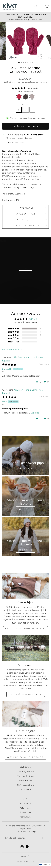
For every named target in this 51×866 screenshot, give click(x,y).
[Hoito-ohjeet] (25, 714)
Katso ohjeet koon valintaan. (25, 629)
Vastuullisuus (25, 816)
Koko (25, 105)
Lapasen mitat (26, 214)
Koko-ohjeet (25, 808)
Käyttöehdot (25, 767)
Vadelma (19, 96)
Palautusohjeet (25, 780)
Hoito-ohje (25, 220)
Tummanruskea (25, 96)
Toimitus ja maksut (25, 226)
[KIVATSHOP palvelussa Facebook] (27, 846)
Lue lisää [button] (35, 412)
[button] (19, 88)
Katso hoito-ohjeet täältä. (25, 757)
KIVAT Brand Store (25, 785)
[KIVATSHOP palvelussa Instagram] (22, 846)
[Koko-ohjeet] (25, 586)
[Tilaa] (44, 838)
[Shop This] (25, 455)
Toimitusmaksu (23, 82)
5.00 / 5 (33, 319)
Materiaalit (25, 803)
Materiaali (25, 208)
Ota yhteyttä (25, 789)
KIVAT (25, 798)
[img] (9, 364)
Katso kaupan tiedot (15, 142)
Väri (26, 91)
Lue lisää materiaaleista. (25, 694)
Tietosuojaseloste (25, 771)
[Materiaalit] (25, 648)
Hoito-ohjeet (25, 812)
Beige (32, 96)
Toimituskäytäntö (25, 776)
